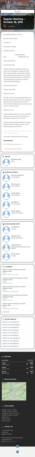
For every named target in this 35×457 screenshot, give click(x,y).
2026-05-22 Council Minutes (11, 333)
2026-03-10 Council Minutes (11, 344)
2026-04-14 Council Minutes (11, 341)
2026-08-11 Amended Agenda (11, 325)
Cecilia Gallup (15, 193)
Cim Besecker (15, 227)
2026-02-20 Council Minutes (11, 346)
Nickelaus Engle (16, 159)
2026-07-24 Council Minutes (11, 322)
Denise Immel (15, 254)
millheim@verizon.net (10, 442)
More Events (6, 312)
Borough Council (12, 149)
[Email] (17, 446)
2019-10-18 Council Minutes (12, 144)
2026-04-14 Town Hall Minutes (11, 338)
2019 (6, 149)
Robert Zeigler (15, 211)
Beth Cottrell (15, 184)
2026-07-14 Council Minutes (11, 328)
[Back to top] (17, 451)
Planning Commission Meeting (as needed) (15, 278)
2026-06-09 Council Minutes (11, 330)
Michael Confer (16, 236)
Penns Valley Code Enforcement (11, 275)
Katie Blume (15, 202)
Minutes (19, 149)
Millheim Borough (8, 283)
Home (4, 27)
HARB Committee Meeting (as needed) (14, 270)
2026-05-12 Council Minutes (11, 336)
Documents (11, 27)
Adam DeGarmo (16, 245)
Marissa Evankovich (17, 175)
